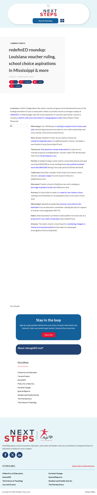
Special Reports (24, 391)
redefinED (14, 114)
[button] (62, 21)
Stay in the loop (45, 21)
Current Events (17, 43)
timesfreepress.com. (48, 156)
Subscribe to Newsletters (83, 466)
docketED (22, 380)
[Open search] (48, 5)
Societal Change (24, 387)
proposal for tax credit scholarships (45, 219)
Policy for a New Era (26, 384)
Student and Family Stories (28, 395)
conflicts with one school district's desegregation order (40, 118)
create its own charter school (71, 192)
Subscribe (48, 335)
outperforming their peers (41, 141)
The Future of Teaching (27, 402)
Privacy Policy (90, 492)
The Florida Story (25, 398)
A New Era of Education (27, 372)
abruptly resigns (45, 176)
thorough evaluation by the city (43, 187)
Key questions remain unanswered (54, 149)
